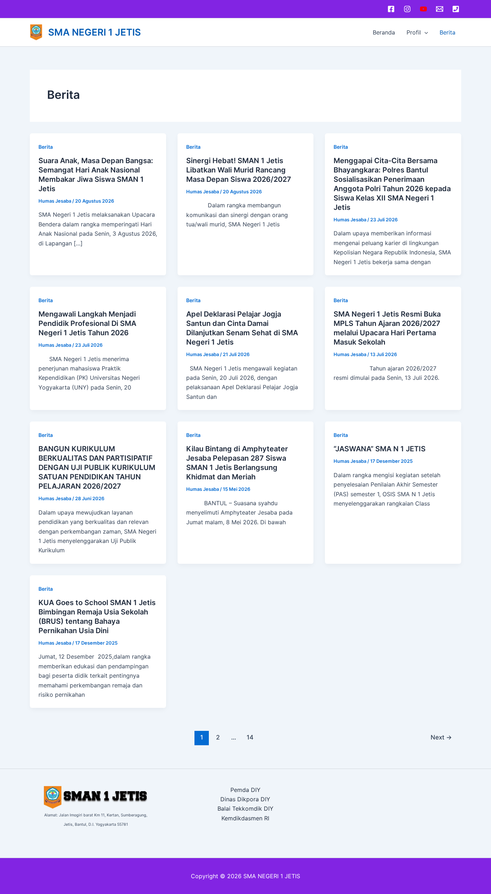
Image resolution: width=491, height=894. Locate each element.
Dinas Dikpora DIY (245, 799)
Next (441, 737)
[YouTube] (423, 9)
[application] (424, 32)
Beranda (384, 32)
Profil (414, 32)
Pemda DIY (245, 789)
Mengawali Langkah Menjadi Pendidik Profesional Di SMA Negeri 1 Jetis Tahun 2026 (87, 323)
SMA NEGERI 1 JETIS (94, 32)
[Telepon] (455, 9)
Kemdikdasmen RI (245, 818)
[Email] (439, 9)
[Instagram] (407, 9)
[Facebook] (391, 9)
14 (250, 737)
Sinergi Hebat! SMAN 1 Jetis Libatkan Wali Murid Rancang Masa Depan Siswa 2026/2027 (238, 170)
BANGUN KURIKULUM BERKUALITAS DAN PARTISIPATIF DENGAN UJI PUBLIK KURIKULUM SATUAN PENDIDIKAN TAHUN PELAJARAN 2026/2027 (96, 467)
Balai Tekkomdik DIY (245, 808)
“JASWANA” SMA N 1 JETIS (380, 448)
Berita (447, 32)
